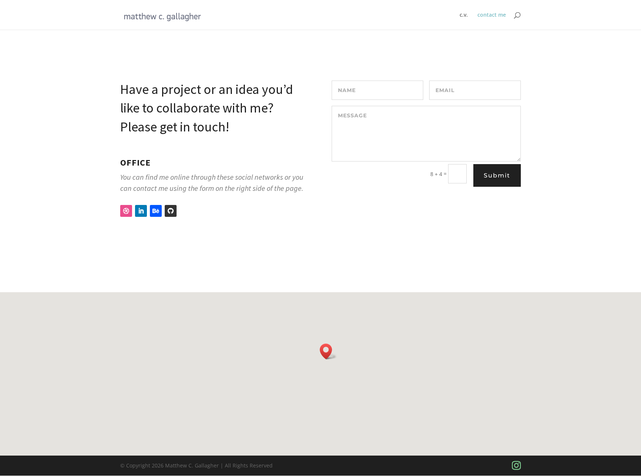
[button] (328, 351)
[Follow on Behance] (156, 211)
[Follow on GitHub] (171, 211)
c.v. (464, 15)
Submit (497, 175)
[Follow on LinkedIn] (141, 211)
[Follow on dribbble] (126, 211)
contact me (491, 15)
